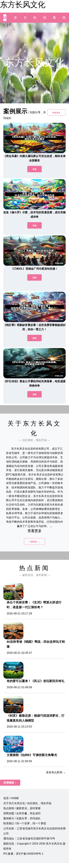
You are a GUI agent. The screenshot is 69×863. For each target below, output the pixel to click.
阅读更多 (56, 113)
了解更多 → (34, 542)
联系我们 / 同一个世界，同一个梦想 (24, 823)
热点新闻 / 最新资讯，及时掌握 (22, 808)
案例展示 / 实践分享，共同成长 (22, 818)
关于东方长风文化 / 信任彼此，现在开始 (27, 803)
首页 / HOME (11, 798)
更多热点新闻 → (56, 772)
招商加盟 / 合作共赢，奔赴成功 (22, 813)
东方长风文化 (22, 4)
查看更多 (34, 531)
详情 (34, 169)
